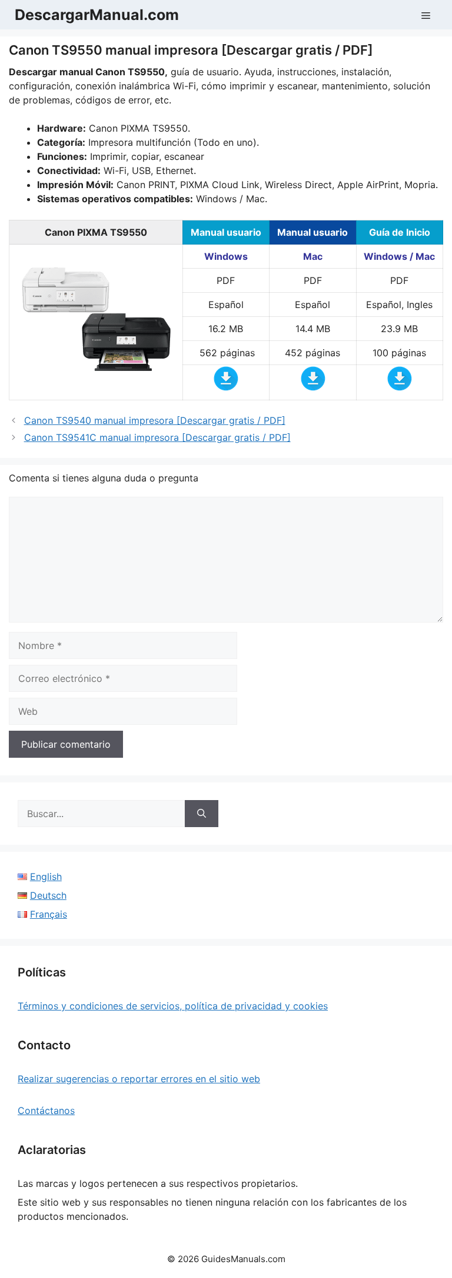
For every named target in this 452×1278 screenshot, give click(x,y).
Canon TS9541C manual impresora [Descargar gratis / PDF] (157, 437)
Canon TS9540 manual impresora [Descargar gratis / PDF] (154, 420)
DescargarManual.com (97, 15)
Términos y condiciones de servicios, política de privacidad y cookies (173, 1006)
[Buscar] (201, 813)
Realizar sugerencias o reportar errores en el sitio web (139, 1079)
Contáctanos (46, 1110)
